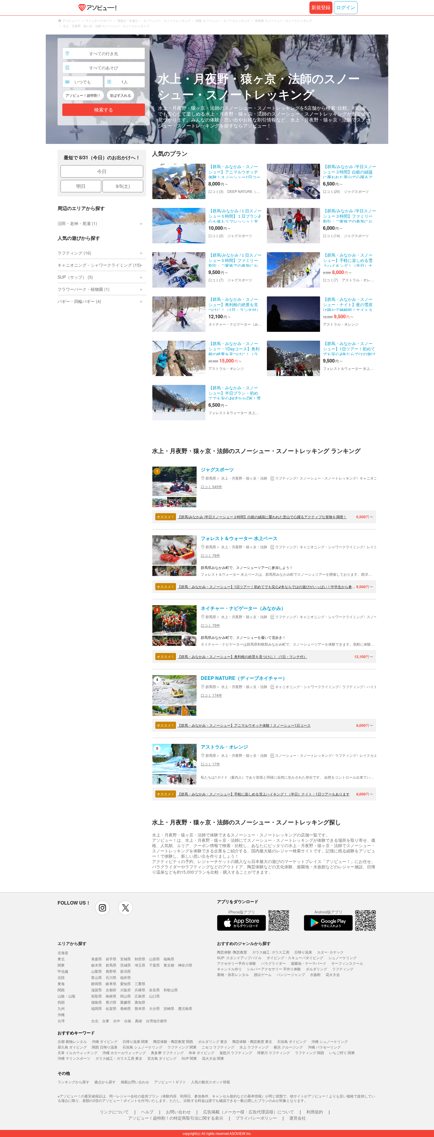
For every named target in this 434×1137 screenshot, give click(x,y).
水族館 (315, 974)
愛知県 (125, 983)
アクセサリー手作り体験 (236, 963)
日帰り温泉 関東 (135, 1041)
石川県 (111, 977)
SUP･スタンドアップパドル (239, 957)
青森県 (96, 958)
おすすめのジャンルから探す (244, 943)
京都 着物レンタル (72, 1041)
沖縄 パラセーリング (324, 1046)
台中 (116, 1020)
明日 (81, 186)
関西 (61, 989)
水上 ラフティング (254, 1046)
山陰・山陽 (66, 995)
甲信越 (63, 971)
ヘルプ (147, 1112)
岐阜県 (111, 983)
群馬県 (111, 964)
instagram (102, 907)
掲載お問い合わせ (135, 1081)
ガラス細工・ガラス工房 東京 (118, 1058)
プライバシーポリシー (256, 1118)
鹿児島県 (185, 1008)
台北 (94, 1020)
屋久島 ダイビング (72, 1046)
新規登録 (320, 7)
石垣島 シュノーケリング (142, 1046)
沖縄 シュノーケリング (329, 1041)
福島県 (169, 958)
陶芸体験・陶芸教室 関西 (173, 1041)
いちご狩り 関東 (342, 1052)
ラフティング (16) (74, 253)
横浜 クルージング (288, 1046)
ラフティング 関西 (309, 1052)
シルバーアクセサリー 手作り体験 (274, 968)
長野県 (111, 971)
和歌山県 (171, 989)
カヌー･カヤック (330, 951)
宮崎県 (169, 1008)
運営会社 (297, 1118)
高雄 (138, 1020)
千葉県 (154, 964)
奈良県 (154, 989)
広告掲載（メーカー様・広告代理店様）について (248, 1112)
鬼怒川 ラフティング (235, 1052)
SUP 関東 (189, 1058)
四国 (61, 1002)
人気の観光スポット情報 (210, 1081)
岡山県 (125, 995)
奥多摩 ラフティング (167, 1052)
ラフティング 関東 (182, 1046)
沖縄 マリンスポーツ (74, 1058)
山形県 (154, 958)
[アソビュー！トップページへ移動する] (96, 7)
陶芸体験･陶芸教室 (232, 951)
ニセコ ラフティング (218, 1046)
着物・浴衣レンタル (233, 974)
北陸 (61, 977)
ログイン (345, 7)
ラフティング (342, 968)
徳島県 (96, 1002)
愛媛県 (125, 1002)
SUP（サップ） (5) (75, 277)
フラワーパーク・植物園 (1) (84, 289)
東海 (61, 983)
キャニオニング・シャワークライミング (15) (99, 265)
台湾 (61, 1020)
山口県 (154, 995)
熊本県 (140, 1008)
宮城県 (125, 958)
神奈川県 (185, 964)
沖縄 (61, 1014)
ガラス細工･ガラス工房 (270, 951)
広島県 (140, 995)
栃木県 (96, 964)
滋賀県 (96, 989)
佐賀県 (111, 1008)
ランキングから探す (73, 1081)
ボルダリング (316, 968)
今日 (102, 171)
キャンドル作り (229, 968)
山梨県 (96, 971)
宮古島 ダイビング (162, 1058)
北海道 (63, 952)
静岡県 (96, 983)
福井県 (125, 977)
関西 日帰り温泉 (105, 1046)
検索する (103, 109)
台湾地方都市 (156, 1020)
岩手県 (111, 958)
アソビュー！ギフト (170, 1081)
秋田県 (140, 958)
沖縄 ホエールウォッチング (124, 1052)
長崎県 (125, 1008)
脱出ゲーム (263, 974)
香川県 (111, 1002)
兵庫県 (140, 989)
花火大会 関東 (213, 1058)
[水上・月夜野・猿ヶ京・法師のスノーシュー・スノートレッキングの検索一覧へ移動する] (217, 89)
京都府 (111, 989)
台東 (105, 1020)
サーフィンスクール (347, 963)
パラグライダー (273, 963)
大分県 (154, 1008)
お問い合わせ (178, 1112)
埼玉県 (140, 964)
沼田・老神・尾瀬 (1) (77, 223)
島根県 (111, 995)
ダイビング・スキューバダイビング (295, 957)
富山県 (96, 977)
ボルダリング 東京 (212, 1041)
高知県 (140, 1002)
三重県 (140, 983)
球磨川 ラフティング (273, 1052)
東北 (61, 958)
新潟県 (125, 971)
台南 (127, 1020)
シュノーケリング (342, 957)
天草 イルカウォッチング (77, 1052)
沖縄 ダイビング (105, 1041)
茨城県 (125, 964)
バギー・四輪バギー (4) (79, 301)
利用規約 (314, 1112)
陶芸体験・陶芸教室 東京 (252, 1041)
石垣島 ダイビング (291, 1041)
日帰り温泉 (303, 951)
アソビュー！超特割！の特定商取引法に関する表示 (175, 1118)
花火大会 (333, 974)
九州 (61, 1008)
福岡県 (96, 1008)
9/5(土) (123, 186)
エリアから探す (72, 943)
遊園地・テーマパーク (308, 963)
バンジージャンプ (291, 974)
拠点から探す (105, 1081)
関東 (61, 964)
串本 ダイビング (201, 1052)
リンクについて (114, 1112)
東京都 (169, 964)
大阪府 (125, 989)
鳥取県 (96, 995)
